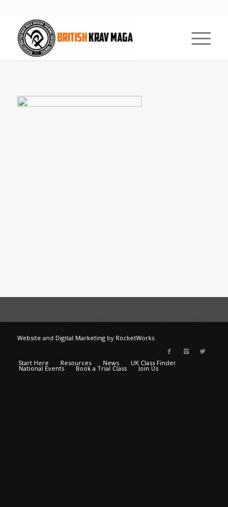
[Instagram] (186, 351)
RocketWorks (135, 338)
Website (29, 338)
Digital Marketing (80, 338)
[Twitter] (202, 351)
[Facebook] (169, 351)
